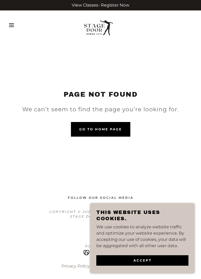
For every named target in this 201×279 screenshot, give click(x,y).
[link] (100, 25)
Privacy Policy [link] (76, 266)
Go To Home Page (100, 129)
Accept (142, 260)
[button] (10, 25)
